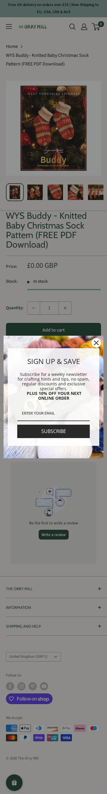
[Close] (96, 343)
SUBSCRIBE (53, 431)
